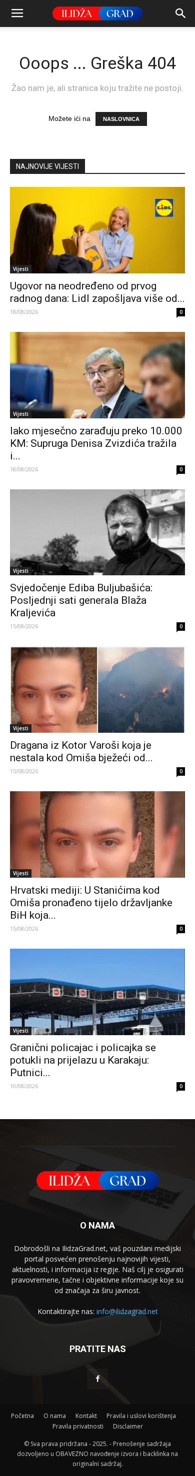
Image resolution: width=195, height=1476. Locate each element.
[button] (181, 13)
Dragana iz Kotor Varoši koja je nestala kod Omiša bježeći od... (81, 751)
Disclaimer (128, 1426)
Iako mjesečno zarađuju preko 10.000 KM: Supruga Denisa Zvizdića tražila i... (96, 443)
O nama (55, 1416)
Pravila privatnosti (78, 1426)
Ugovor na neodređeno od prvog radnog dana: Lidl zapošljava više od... (97, 292)
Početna (22, 1416)
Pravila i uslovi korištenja (141, 1416)
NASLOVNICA (121, 119)
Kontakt (86, 1416)
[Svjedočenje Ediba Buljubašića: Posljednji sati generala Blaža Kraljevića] (97, 532)
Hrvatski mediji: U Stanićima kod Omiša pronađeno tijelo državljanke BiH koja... (91, 902)
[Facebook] (98, 1379)
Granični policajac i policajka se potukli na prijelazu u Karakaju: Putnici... (83, 1060)
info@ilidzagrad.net (127, 1311)
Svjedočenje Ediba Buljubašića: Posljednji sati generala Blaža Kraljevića (81, 600)
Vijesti (20, 268)
